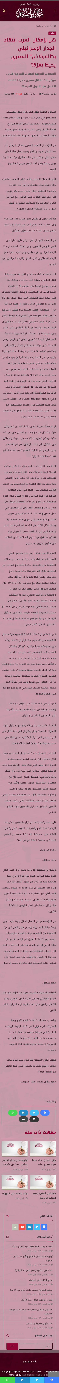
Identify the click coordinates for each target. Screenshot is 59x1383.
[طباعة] (23, 1119)
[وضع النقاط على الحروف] (15, 1182)
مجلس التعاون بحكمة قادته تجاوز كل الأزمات (31, 1290)
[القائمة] (55, 11)
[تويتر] (34, 1113)
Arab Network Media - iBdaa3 (36, 1375)
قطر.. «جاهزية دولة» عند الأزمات (37, 1300)
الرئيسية (49, 26)
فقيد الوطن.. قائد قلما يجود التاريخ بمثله (44, 1162)
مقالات (39, 26)
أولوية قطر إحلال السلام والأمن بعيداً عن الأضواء (15, 1162)
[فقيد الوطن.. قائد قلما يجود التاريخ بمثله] (43, 1149)
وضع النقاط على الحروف (15, 1193)
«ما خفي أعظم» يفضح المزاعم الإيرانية (44, 1195)
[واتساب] (12, 1113)
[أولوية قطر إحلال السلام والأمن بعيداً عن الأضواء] (15, 1149)
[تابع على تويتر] (42, 94)
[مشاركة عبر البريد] (34, 1119)
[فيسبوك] (45, 1113)
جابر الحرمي (48, 94)
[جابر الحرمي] (29, 11)
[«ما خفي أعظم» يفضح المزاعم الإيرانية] (43, 1182)
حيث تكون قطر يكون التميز (40, 1324)
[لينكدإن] (23, 1113)
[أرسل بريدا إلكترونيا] (40, 94)
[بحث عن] (4, 11)
